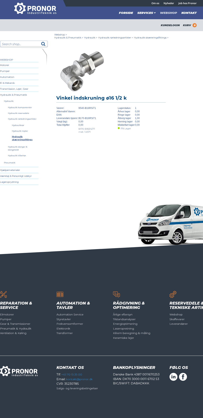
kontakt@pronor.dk (79, 379)
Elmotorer (7, 314)
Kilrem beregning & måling (131, 333)
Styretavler (63, 319)
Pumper (5, 71)
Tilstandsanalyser (124, 319)
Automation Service (69, 314)
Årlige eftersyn (122, 314)
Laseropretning (123, 328)
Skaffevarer (177, 319)
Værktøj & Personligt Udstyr (16, 175)
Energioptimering (125, 323)
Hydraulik (8, 101)
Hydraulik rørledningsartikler (22, 119)
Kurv (189, 25)
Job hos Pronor (187, 3)
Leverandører (178, 323)
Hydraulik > (90, 37)
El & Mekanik (7, 82)
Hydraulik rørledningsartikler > (115, 37)
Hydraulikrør (18, 125)
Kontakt (189, 13)
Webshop (168, 13)
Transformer (64, 333)
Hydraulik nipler (20, 131)
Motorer (4, 65)
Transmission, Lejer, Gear (14, 88)
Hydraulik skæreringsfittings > (151, 37)
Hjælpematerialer (10, 170)
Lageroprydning (9, 181)
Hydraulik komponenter (20, 107)
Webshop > (60, 34)
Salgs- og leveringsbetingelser (77, 388)
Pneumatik (9, 162)
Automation (7, 76)
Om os (155, 3)
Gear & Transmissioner (15, 323)
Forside (126, 13)
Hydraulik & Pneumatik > (68, 37)
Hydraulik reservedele (18, 113)
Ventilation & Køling (13, 333)
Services (145, 13)
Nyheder (169, 3)
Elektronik (63, 328)
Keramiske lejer (123, 337)
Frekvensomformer (69, 323)
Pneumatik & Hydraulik (15, 328)
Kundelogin (170, 25)
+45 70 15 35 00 (71, 374)
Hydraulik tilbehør (17, 155)
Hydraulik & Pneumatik (13, 94)
